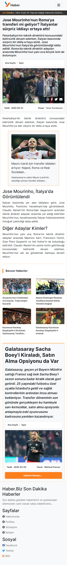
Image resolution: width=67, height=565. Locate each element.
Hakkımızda (12, 516)
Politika (9, 521)
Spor (21, 63)
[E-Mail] (60, 99)
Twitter (9, 550)
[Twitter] (56, 99)
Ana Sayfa (10, 63)
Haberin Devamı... (33, 475)
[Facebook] (52, 99)
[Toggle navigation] (58, 5)
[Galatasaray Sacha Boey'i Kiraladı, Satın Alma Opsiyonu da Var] (33, 446)
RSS (7, 555)
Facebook (11, 545)
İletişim (9, 532)
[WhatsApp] (47, 99)
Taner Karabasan (54, 108)
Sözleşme (11, 527)
